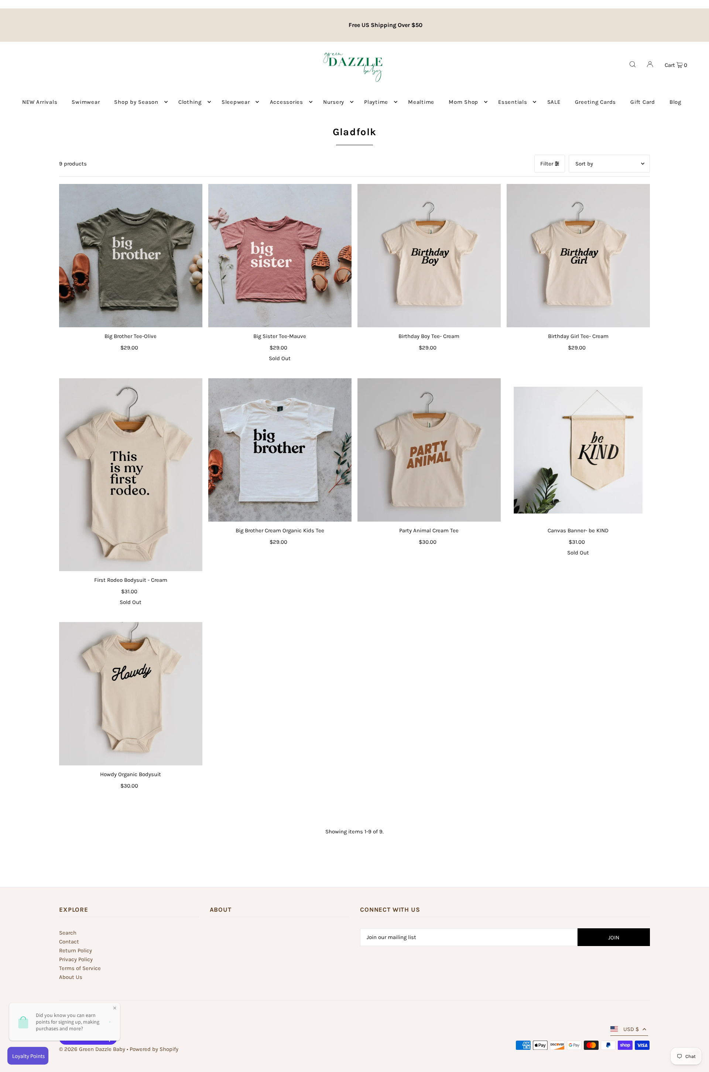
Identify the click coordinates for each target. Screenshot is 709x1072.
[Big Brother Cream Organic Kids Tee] (280, 450)
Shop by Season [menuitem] (136, 102)
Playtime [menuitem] (376, 102)
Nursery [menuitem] (333, 102)
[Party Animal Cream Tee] (429, 450)
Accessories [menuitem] (286, 102)
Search (67, 932)
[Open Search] (632, 64)
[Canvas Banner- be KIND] (578, 450)
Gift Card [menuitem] (642, 102)
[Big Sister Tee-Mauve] (280, 255)
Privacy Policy (76, 959)
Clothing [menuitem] (190, 102)
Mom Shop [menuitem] (463, 102)
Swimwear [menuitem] (86, 102)
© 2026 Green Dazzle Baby (92, 1049)
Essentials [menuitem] (512, 102)
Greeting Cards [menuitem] (595, 102)
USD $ (631, 1029)
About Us (70, 977)
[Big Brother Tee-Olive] (130, 255)
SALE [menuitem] (554, 102)
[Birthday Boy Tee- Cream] (429, 255)
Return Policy (75, 950)
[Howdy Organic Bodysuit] (130, 693)
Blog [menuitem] (675, 102)
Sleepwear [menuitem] (236, 102)
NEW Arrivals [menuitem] (39, 102)
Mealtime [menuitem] (421, 102)
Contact (69, 941)
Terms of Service (80, 968)
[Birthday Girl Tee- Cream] (578, 255)
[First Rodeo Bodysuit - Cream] (130, 474)
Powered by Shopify (154, 1049)
